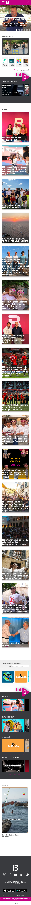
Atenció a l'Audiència (8, 895)
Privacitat (26, 895)
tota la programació (22, 70)
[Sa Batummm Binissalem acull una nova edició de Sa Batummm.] (13, 766)
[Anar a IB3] (7, 2)
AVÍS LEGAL (19, 895)
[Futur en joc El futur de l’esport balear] (13, 705)
